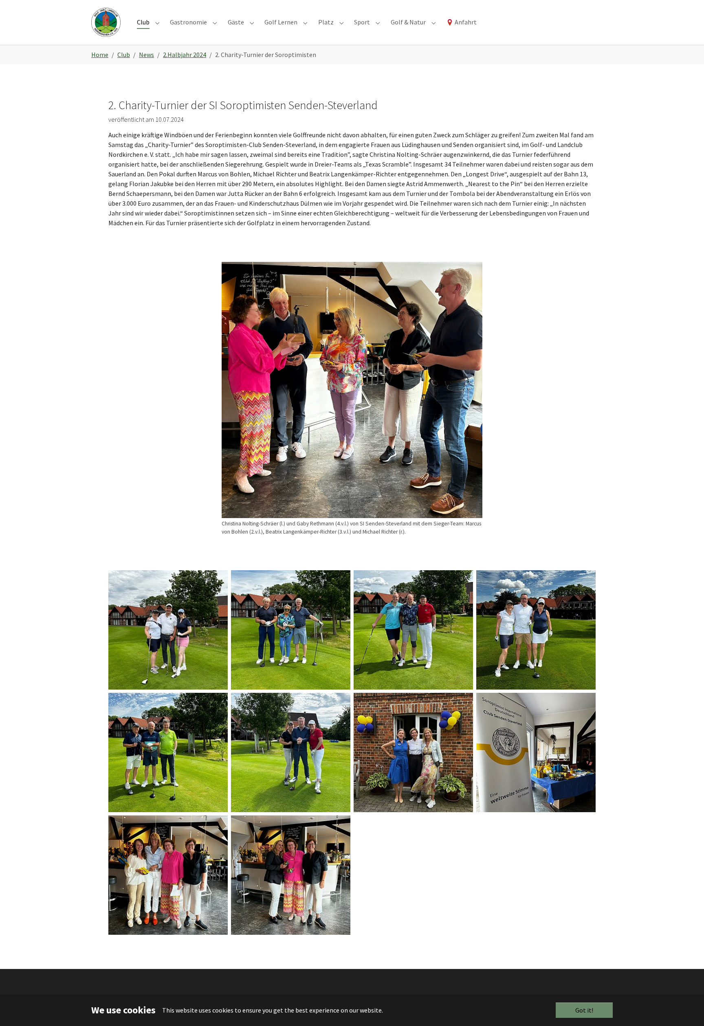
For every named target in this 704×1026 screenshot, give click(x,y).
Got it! (584, 1010)
